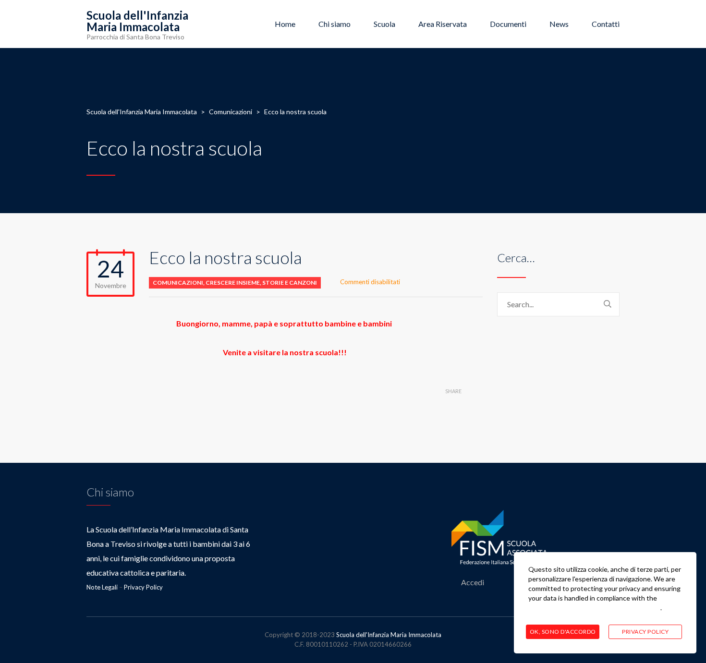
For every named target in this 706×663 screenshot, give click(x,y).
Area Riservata (442, 23)
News (559, 23)
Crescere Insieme (233, 282)
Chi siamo (334, 23)
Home (285, 23)
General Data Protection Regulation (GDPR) (594, 607)
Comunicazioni (178, 282)
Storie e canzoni (289, 282)
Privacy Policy (143, 587)
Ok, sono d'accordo (563, 631)
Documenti (508, 23)
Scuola (384, 23)
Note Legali (102, 587)
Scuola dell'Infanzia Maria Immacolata (388, 635)
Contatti (606, 23)
